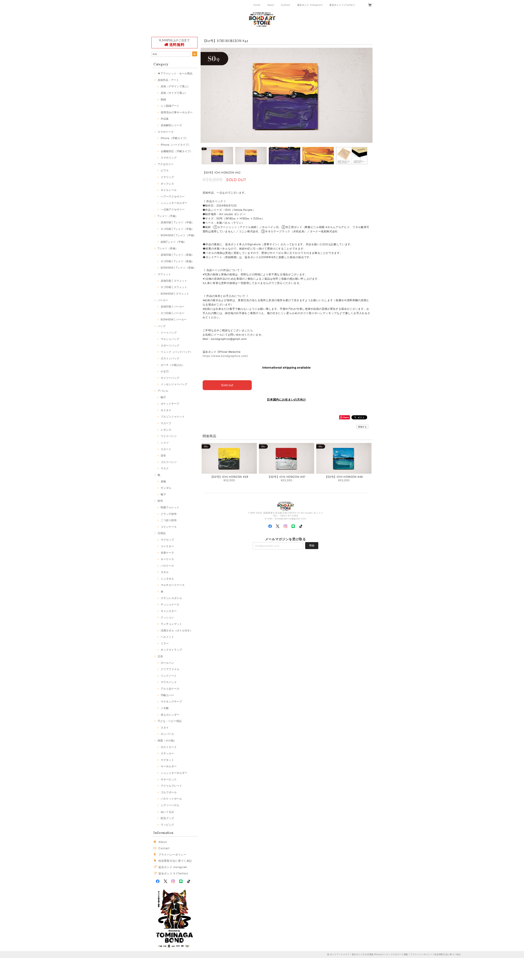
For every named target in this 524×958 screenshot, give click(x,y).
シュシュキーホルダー (174, 202)
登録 (311, 545)
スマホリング (169, 157)
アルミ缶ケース (170, 688)
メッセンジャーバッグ (174, 384)
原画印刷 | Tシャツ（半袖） (177, 222)
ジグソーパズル (170, 805)
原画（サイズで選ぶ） (174, 92)
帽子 (163, 397)
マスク (165, 468)
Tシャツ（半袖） (168, 216)
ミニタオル (167, 578)
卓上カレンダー (170, 714)
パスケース (167, 565)
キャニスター (169, 611)
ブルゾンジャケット (173, 416)
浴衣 (163, 455)
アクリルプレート (171, 785)
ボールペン (167, 662)
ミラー (165, 643)
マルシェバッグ (170, 339)
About (270, 4)
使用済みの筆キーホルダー (177, 112)
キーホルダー (169, 766)
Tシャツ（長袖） (168, 248)
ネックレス (167, 183)
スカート (166, 449)
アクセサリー (166, 164)
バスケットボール (171, 798)
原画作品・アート (168, 80)
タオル (165, 572)
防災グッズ (167, 818)
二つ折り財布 (169, 520)
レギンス (166, 429)
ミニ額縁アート (170, 105)
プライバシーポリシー (172, 854)
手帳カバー (167, 695)
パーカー (163, 300)
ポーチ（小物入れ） (173, 365)
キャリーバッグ (170, 377)
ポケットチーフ (170, 403)
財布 (160, 500)
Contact (285, 4)
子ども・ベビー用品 (170, 721)
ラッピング (167, 824)
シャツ (165, 442)
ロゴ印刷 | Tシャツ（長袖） (177, 261)
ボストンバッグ (170, 358)
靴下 (163, 494)
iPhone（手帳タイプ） (174, 138)
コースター (167, 546)
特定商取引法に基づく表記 (175, 860)
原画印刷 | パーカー (172, 306)
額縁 (163, 99)
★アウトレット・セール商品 (175, 73)
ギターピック (169, 779)
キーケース (167, 559)
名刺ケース (167, 552)
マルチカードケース (173, 585)
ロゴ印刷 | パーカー (172, 313)
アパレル (163, 390)
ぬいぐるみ (167, 811)
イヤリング (167, 177)
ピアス (165, 170)
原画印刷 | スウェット (174, 280)
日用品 (162, 533)
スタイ (165, 727)
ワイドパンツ (169, 436)
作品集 (165, 118)
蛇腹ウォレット (170, 507)
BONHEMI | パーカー (173, 319)
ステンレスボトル (171, 598)
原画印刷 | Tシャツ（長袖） (177, 254)
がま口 (165, 371)
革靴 (163, 481)
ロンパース (167, 734)
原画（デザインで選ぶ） (175, 86)
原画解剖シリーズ (171, 125)
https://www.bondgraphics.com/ (225, 356)
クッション (167, 617)
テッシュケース (170, 604)
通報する (362, 427)
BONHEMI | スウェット (175, 293)
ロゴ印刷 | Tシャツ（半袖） (177, 228)
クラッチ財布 (169, 513)
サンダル (166, 487)
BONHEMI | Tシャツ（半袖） (178, 235)
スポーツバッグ (170, 345)
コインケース (169, 526)
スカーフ (166, 423)
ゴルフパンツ (169, 462)
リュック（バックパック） (177, 351)
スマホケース (166, 131)
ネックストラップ (171, 649)
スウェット (164, 274)
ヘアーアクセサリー (173, 196)
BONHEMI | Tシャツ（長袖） (178, 267)
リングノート (169, 675)
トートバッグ (169, 332)
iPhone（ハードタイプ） (176, 144)
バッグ (162, 326)
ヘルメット (167, 636)
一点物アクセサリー (173, 209)
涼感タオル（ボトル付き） (177, 630)
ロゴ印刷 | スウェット (174, 287)
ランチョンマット (171, 623)
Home (256, 4)
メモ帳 (165, 708)
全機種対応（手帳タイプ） (177, 151)
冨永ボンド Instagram (310, 4)
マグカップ (167, 539)
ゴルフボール (169, 792)
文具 (160, 656)
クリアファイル (170, 669)
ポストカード (169, 747)
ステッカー (167, 753)
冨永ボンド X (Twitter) (342, 4)
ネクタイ (166, 410)
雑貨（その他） (167, 740)
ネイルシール (169, 190)
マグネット (167, 760)
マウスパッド (169, 682)
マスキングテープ (171, 701)
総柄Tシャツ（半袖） (173, 241)
